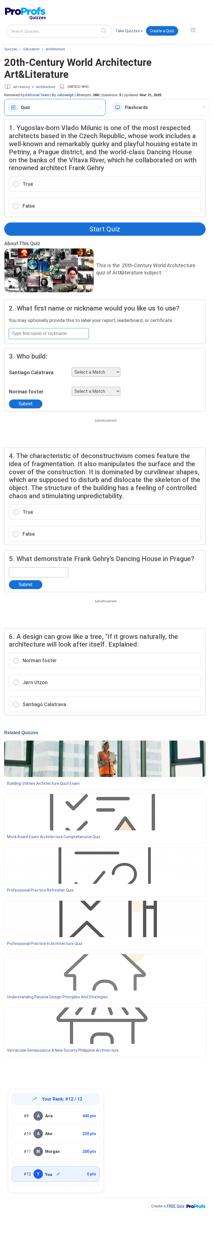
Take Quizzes (127, 31)
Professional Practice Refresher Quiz (40, 890)
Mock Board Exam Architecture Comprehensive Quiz (54, 837)
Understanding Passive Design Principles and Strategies (57, 997)
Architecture (45, 87)
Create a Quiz (162, 31)
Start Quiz (104, 229)
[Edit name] (58, 1174)
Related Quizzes (21, 732)
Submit (26, 403)
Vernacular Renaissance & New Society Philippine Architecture (63, 1050)
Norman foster (26, 391)
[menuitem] (129, 32)
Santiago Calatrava (31, 372)
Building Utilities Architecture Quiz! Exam (43, 783)
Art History (21, 87)
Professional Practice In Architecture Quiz (44, 943)
